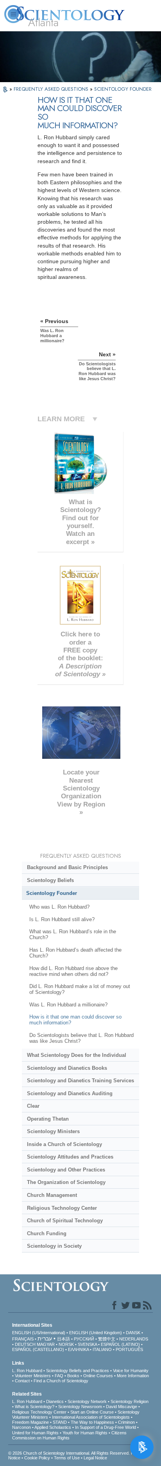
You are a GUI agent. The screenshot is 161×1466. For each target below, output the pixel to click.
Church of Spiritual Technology (65, 1220)
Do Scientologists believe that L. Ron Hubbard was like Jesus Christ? (81, 1038)
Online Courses (98, 1375)
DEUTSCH (25, 1344)
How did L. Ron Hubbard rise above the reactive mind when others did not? (73, 971)
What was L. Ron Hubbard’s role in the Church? (72, 934)
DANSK (133, 1332)
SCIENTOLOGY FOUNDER (123, 89)
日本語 (63, 1339)
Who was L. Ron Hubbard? (59, 907)
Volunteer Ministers (33, 1375)
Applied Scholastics (52, 1427)
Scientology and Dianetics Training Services (80, 1080)
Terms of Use (67, 1457)
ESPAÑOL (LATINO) (120, 1344)
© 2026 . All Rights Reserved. (69, 1453)
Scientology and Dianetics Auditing (70, 1093)
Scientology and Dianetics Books (67, 1068)
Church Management (52, 1195)
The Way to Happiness (92, 1422)
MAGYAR (46, 1344)
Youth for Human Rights (85, 1432)
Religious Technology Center (62, 1208)
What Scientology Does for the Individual (76, 1055)
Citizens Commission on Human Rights (69, 1435)
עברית (45, 1338)
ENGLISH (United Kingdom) (95, 1332)
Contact (22, 1380)
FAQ (59, 1375)
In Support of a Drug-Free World (105, 1427)
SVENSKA (87, 1344)
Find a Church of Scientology (61, 1380)
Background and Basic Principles (67, 867)
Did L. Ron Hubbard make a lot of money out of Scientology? (79, 989)
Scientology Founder (51, 893)
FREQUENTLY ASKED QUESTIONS (52, 89)
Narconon (21, 1427)
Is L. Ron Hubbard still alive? (62, 919)
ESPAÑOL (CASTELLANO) (38, 1349)
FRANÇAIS (23, 1339)
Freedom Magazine (30, 1422)
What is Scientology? (34, 1406)
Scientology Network (87, 1401)
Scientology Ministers (53, 1131)
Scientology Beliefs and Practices (77, 1370)
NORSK (66, 1344)
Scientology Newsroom (80, 1406)
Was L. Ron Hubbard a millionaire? (68, 1005)
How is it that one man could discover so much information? (75, 1020)
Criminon (126, 1422)
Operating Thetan (48, 1119)
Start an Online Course (92, 1412)
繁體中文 (106, 1339)
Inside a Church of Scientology (64, 1144)
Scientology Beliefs (50, 880)
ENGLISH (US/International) (38, 1332)
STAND (60, 1422)
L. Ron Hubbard (27, 1370)
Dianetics (55, 1401)
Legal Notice (95, 1457)
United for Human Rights (35, 1432)
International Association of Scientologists (91, 1417)
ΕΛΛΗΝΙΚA (78, 1349)
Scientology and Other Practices (66, 1170)
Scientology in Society (54, 1246)
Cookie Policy (37, 1457)
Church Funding (46, 1233)
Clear (33, 1106)
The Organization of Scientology (66, 1182)
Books (73, 1375)
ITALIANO (102, 1349)
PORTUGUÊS (129, 1349)
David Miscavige (121, 1406)
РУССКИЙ (84, 1339)
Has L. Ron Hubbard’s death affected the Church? (75, 953)
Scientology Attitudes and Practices (70, 1157)
